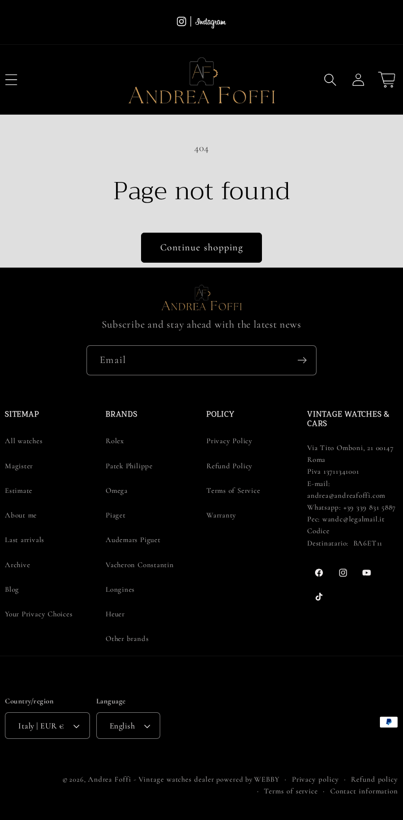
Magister (19, 465)
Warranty (221, 515)
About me (21, 515)
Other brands (127, 638)
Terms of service (291, 791)
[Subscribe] (302, 360)
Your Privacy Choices (39, 613)
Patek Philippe (129, 465)
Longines (120, 589)
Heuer (115, 613)
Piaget (116, 515)
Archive (17, 564)
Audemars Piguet (133, 539)
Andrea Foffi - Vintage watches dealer (151, 779)
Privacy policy (315, 779)
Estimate (18, 490)
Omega (117, 490)
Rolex (115, 440)
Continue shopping (201, 247)
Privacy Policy (229, 440)
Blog (12, 589)
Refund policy (374, 779)
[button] (331, 79)
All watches (24, 440)
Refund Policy (229, 465)
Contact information (364, 791)
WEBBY (267, 779)
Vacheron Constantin (140, 564)
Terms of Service (233, 490)
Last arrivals (24, 539)
